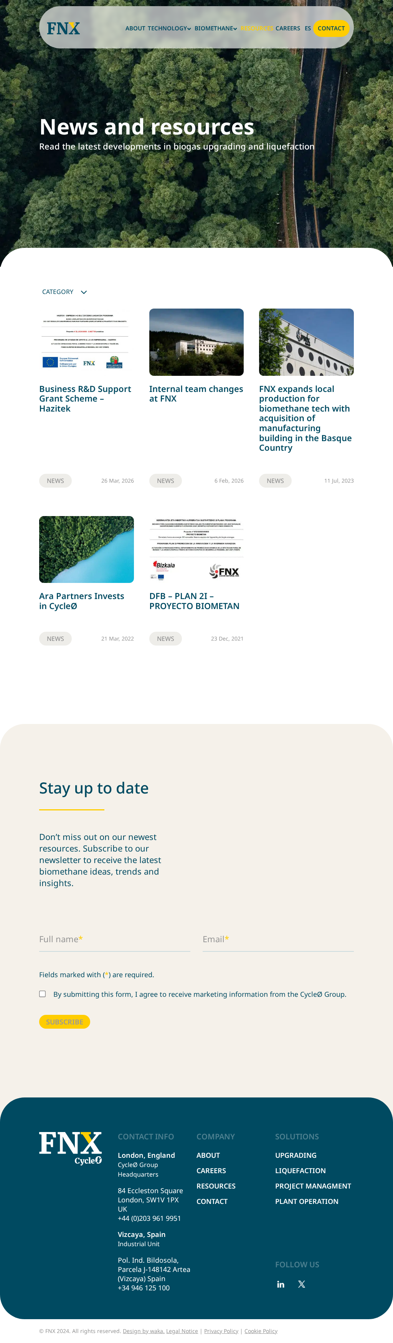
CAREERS (211, 1170)
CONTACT (212, 1201)
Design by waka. (144, 1331)
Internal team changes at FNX (196, 393)
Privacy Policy (221, 1331)
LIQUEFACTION (300, 1170)
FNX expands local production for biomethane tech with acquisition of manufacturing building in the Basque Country (305, 418)
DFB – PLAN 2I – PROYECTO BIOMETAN (194, 600)
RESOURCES (216, 1185)
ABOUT (208, 1155)
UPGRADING (296, 1155)
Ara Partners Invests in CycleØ (81, 600)
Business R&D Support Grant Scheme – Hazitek (85, 398)
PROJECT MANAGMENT (313, 1185)
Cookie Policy (260, 1331)
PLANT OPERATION (307, 1201)
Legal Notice (182, 1331)
